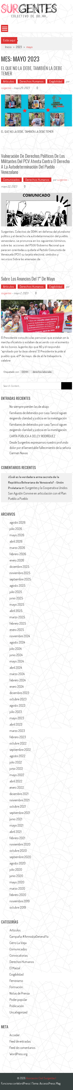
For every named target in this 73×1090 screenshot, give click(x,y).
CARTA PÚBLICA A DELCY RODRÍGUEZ (32, 436)
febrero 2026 (18, 554)
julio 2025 (16, 592)
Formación (16, 987)
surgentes (6, 88)
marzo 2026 (17, 548)
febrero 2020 (18, 895)
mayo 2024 (17, 661)
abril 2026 (16, 541)
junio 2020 (16, 876)
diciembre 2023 (19, 693)
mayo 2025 (17, 604)
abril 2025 (16, 611)
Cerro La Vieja (18, 943)
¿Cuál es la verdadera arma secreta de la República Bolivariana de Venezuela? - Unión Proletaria (36, 482)
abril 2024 (16, 668)
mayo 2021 (16, 825)
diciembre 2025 (19, 567)
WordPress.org (18, 1054)
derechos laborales (42, 371)
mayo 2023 (17, 718)
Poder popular (18, 1000)
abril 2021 (15, 832)
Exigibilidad (55, 81)
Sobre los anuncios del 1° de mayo (28, 278)
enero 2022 (17, 787)
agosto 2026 (18, 522)
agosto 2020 (18, 863)
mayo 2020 (17, 882)
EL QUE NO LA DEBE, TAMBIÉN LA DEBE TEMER (31, 71)
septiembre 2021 (20, 813)
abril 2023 (16, 724)
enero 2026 (17, 560)
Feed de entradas (20, 1041)
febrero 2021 (17, 838)
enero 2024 (17, 686)
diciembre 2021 (19, 794)
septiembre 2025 (20, 579)
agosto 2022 (17, 756)
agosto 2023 (17, 705)
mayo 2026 (17, 535)
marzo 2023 (17, 731)
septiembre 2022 (20, 750)
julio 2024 (15, 649)
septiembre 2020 (20, 857)
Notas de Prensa (20, 993)
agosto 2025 (17, 585)
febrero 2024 (18, 680)
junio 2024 (16, 655)
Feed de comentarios (22, 1048)
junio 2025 (16, 598)
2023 (19, 47)
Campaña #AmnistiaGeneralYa (29, 936)
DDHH (25, 371)
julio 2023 (16, 712)
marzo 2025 (17, 617)
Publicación (17, 1006)
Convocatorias (19, 955)
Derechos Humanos (32, 81)
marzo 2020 (17, 888)
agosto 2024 (17, 642)
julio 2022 (16, 762)
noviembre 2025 (20, 573)
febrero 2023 (18, 737)
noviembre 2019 (20, 901)
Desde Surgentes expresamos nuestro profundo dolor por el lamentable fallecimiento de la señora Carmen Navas (40, 447)
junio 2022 (16, 769)
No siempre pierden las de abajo (29, 407)
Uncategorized (18, 1012)
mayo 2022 (17, 775)
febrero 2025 (18, 623)
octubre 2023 (18, 699)
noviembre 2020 (20, 844)
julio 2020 (16, 869)
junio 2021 (16, 819)
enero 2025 (17, 630)
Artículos (8, 81)
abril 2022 (16, 781)
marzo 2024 (17, 674)
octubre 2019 (18, 907)
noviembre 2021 (19, 800)
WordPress (24, 1083)
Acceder (15, 1035)
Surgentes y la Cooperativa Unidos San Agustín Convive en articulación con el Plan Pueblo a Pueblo (37, 493)
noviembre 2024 (20, 636)
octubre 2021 (18, 806)
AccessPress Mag (50, 1083)
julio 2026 (16, 529)
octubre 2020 (18, 851)
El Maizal (15, 968)
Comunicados (11, 180)
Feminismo (16, 981)
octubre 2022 (18, 743)
